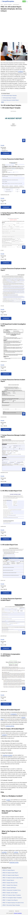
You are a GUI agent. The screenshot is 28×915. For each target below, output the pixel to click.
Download (6, 153)
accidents (4, 852)
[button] (26, 1)
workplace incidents (7, 755)
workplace (20, 71)
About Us (17, 911)
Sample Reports (16, 4)
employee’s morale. (14, 862)
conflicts (16, 852)
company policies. (10, 726)
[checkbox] (1, 1)
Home (2, 4)
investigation (13, 714)
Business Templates (8, 4)
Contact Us (11, 911)
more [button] (2, 102)
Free (24, 1)
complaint (4, 734)
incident (8, 799)
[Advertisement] (14, 27)
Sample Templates (18, 913)
